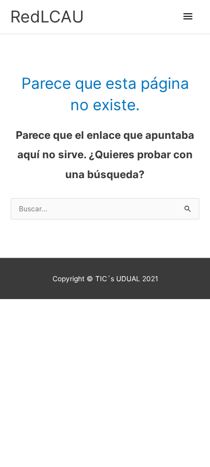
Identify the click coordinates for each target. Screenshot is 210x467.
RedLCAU (47, 17)
